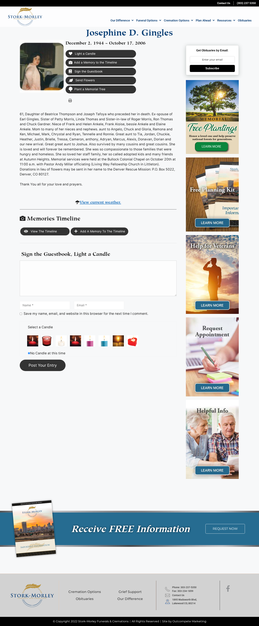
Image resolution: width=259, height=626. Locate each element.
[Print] (70, 100)
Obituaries (245, 20)
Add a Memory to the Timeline (95, 62)
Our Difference (120, 20)
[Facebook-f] (228, 588)
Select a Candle (40, 327)
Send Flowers (85, 80)
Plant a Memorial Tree (89, 89)
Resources (224, 20)
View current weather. (100, 202)
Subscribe (212, 68)
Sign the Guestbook (88, 71)
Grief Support (130, 592)
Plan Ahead (203, 20)
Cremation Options (176, 20)
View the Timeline (43, 231)
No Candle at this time (47, 353)
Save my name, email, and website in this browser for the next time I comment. (86, 314)
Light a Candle (84, 53)
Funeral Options (147, 20)
